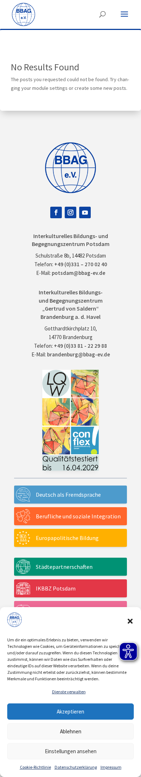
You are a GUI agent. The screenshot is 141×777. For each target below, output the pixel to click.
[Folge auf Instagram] (70, 212)
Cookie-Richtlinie (35, 767)
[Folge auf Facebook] (56, 212)
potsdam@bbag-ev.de (78, 272)
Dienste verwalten (69, 691)
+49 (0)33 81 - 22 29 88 (80, 345)
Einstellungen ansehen (71, 751)
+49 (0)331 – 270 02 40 (80, 264)
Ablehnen (70, 731)
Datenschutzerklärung (76, 767)
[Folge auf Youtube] (85, 212)
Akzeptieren (70, 711)
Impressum (111, 767)
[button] (130, 621)
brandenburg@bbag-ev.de (78, 354)
